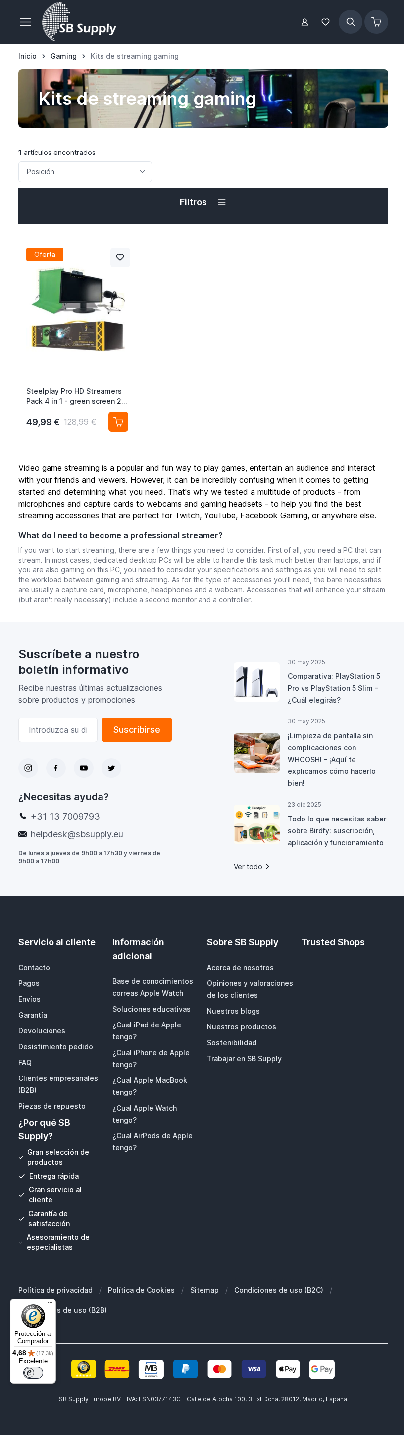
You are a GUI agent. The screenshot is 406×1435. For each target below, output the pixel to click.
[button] (203, 202)
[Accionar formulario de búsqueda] (350, 22)
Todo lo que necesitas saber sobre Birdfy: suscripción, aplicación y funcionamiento (337, 831)
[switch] (33, 1373)
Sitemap (204, 1290)
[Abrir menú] (28, 22)
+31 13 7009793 (65, 816)
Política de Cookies (141, 1290)
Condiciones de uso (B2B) (62, 1310)
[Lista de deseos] (326, 22)
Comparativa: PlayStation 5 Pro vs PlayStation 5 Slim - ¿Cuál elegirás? (334, 688)
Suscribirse (136, 729)
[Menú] (50, 1305)
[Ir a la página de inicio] (79, 22)
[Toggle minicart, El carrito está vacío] (376, 22)
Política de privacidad (55, 1290)
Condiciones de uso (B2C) (278, 1290)
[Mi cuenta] (305, 22)
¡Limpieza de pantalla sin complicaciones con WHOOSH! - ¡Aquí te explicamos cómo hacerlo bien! (332, 759)
